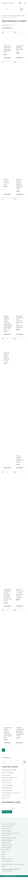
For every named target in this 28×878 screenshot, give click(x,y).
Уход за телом (6, 798)
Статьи (4, 851)
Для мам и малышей (7, 772)
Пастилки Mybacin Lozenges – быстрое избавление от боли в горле (19, 184)
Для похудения (6, 775)
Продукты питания (7, 780)
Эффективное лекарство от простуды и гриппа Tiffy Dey (8, 49)
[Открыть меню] (24, 3)
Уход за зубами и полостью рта (11, 793)
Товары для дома (7, 788)
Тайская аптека (6, 782)
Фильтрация (7, 812)
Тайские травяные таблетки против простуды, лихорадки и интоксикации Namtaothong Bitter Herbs (8, 322)
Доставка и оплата (7, 858)
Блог (3, 856)
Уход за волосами (7, 790)
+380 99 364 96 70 (7, 871)
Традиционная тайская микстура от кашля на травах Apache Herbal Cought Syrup (8, 732)
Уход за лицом (6, 795)
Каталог (4, 854)
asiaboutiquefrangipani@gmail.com (11, 869)
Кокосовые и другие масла (9, 777)
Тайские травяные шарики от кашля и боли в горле (20, 459)
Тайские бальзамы (7, 785)
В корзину (7, 57)
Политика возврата (7, 861)
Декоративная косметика (9, 770)
